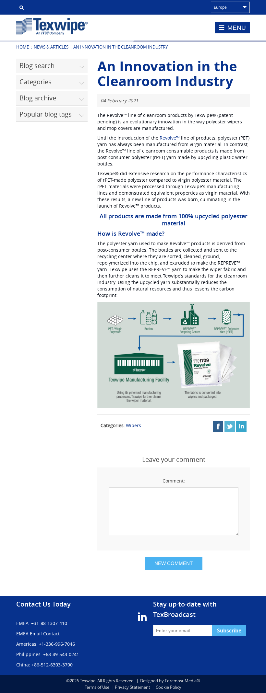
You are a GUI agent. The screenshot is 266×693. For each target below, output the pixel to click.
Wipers (133, 425)
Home (22, 47)
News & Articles (51, 47)
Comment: (174, 481)
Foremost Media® (182, 681)
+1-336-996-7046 (57, 644)
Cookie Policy (168, 687)
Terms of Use (97, 687)
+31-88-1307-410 (49, 623)
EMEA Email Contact (38, 634)
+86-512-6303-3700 (52, 665)
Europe (220, 7)
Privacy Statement (132, 687)
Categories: (113, 425)
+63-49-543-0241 (61, 654)
